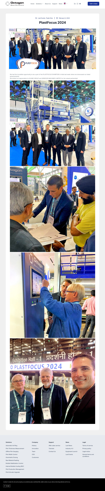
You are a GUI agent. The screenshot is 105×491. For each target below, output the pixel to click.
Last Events (41, 18)
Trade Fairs (49, 18)
